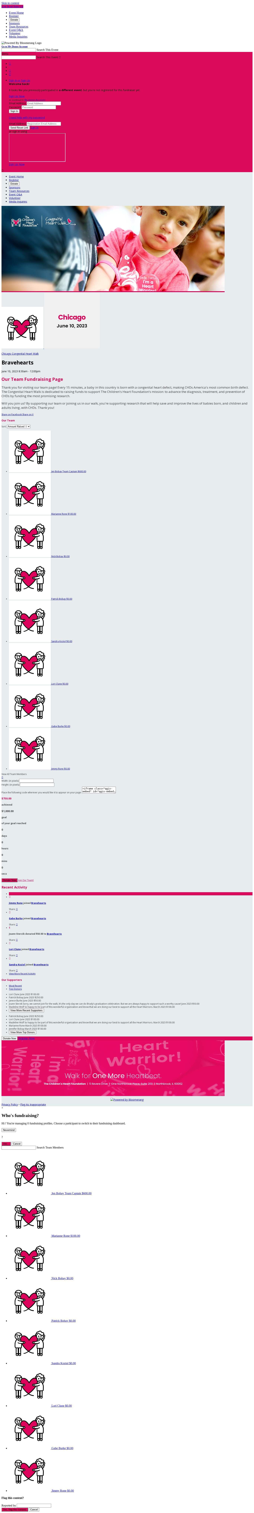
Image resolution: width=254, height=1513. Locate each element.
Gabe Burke (16, 918)
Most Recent (15, 985)
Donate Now (9, 880)
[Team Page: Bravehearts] (22, 347)
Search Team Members (50, 1147)
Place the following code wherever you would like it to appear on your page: (41, 792)
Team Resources (18, 26)
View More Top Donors (22, 1032)
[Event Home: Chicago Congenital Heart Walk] (72, 347)
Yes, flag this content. (15, 1509)
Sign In (34, 127)
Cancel (16, 1143)
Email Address (17, 103)
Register (14, 16)
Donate (14, 19)
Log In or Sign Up (12, 6)
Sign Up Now (17, 96)
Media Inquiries (18, 36)
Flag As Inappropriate (33, 1104)
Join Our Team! (26, 880)
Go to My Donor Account (14, 46)
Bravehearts (38, 903)
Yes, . (6, 1143)
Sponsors (14, 23)
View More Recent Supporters (26, 1010)
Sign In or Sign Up (19, 80)
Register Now (26, 1038)
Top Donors (15, 988)
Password (15, 107)
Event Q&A (16, 30)
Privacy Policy (9, 1104)
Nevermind (9, 1130)
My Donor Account (34, 99)
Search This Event (47, 49)
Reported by (8, 1505)
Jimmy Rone (16, 903)
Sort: (3, 426)
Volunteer (14, 33)
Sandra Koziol (17, 964)
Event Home (16, 12)
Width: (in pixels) (10, 780)
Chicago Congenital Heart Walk (20, 353)
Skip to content (10, 3)
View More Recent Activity (22, 973)
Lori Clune (15, 949)
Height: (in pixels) (10, 784)
